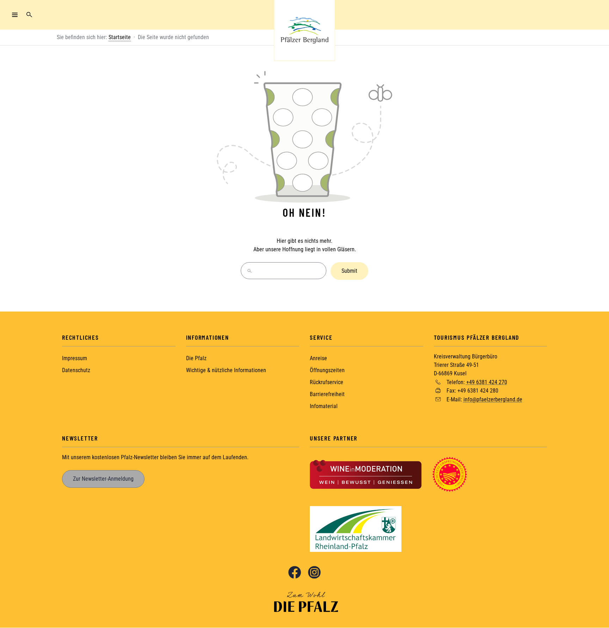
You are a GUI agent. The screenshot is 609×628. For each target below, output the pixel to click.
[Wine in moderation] (366, 473)
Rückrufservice (326, 382)
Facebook (294, 572)
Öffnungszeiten (327, 370)
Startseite (120, 37)
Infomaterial (324, 406)
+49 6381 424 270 (486, 381)
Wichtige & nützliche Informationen (226, 370)
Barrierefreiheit (327, 394)
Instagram (314, 572)
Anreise (318, 358)
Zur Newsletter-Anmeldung (103, 478)
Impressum (74, 358)
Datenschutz (76, 370)
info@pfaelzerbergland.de (492, 399)
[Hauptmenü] (14, 14)
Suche (29, 14)
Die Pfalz (196, 358)
